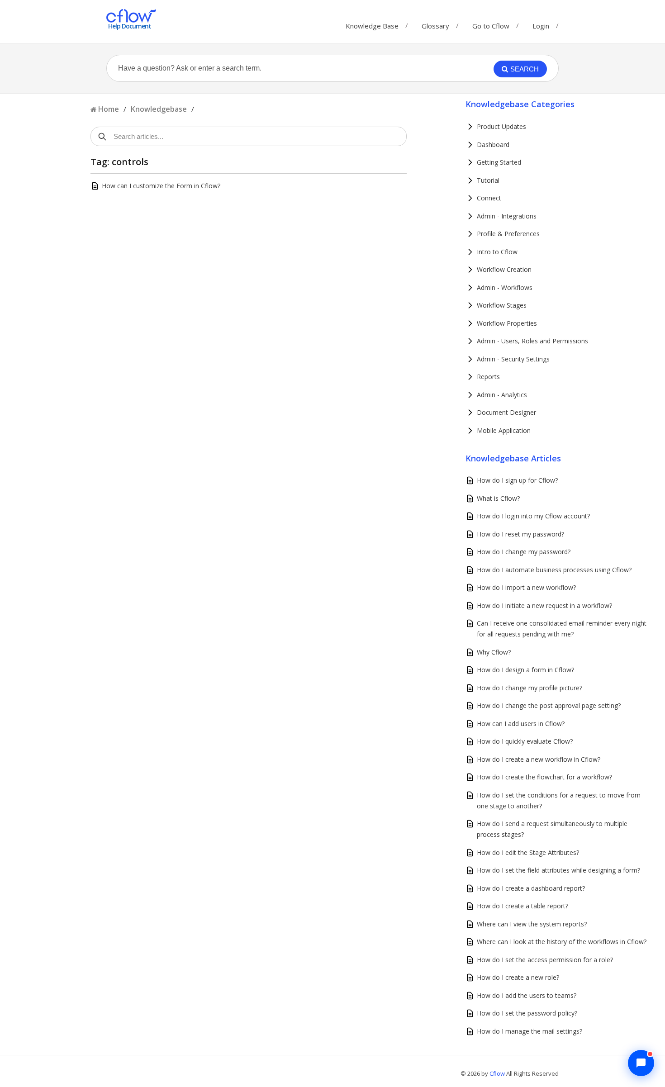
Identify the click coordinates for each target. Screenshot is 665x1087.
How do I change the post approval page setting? (549, 705)
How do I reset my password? (520, 534)
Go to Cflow (490, 23)
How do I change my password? (523, 551)
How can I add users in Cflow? (521, 723)
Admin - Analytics (502, 394)
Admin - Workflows (504, 287)
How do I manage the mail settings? (529, 1031)
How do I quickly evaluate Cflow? (525, 741)
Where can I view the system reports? (532, 924)
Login (540, 25)
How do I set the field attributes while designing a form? (558, 870)
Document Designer (506, 412)
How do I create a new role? (518, 977)
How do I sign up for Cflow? (517, 480)
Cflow (497, 1073)
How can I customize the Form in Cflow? (161, 185)
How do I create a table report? (522, 906)
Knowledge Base (372, 23)
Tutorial (488, 180)
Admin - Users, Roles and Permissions (532, 341)
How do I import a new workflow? (526, 587)
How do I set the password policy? (527, 1013)
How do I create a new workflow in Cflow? (538, 759)
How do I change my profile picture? (529, 688)
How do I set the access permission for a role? (545, 959)
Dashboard (493, 144)
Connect (489, 198)
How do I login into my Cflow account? (533, 516)
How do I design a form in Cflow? (525, 669)
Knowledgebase (159, 109)
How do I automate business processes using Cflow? (554, 569)
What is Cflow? (498, 498)
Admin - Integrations (507, 216)
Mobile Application (504, 430)
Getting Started (499, 162)
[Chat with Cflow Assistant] (641, 1063)
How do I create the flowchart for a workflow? (544, 777)
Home (108, 109)
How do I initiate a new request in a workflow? (544, 605)
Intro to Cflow (497, 251)
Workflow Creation (504, 269)
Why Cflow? (494, 652)
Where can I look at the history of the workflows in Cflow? (561, 941)
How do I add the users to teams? (526, 995)
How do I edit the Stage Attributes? (528, 852)
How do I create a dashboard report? (531, 888)
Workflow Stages (502, 305)
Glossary (435, 23)
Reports (488, 376)
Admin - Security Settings (513, 359)
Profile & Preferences (508, 233)
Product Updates (501, 126)
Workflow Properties (507, 323)
